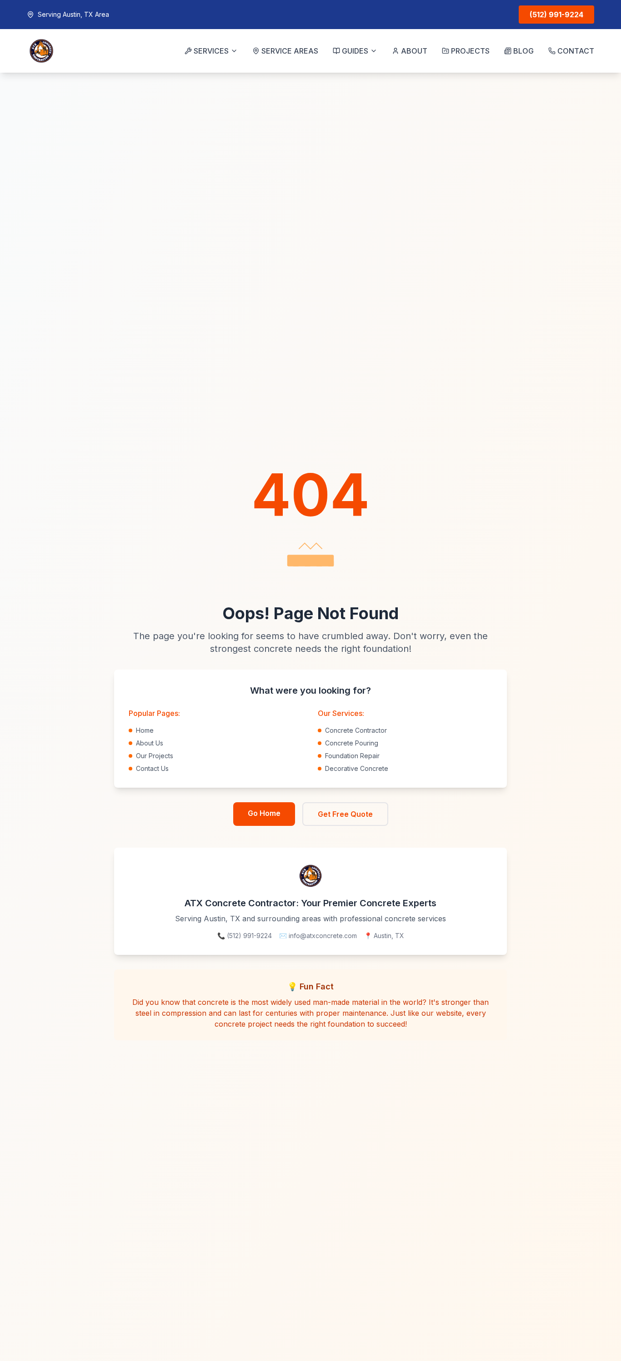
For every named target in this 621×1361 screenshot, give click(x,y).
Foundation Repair (352, 756)
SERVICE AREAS (289, 50)
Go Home (264, 813)
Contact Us (152, 768)
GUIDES (355, 50)
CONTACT (575, 50)
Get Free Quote (345, 814)
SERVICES (211, 50)
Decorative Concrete (356, 768)
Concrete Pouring (351, 743)
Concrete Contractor (356, 730)
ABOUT (414, 50)
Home (145, 730)
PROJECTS (470, 50)
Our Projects (154, 756)
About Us (149, 743)
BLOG (523, 50)
